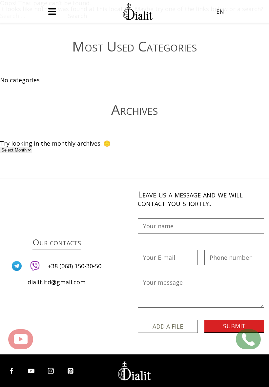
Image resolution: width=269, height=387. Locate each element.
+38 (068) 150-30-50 (74, 266)
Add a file (168, 326)
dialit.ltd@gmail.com (57, 282)
